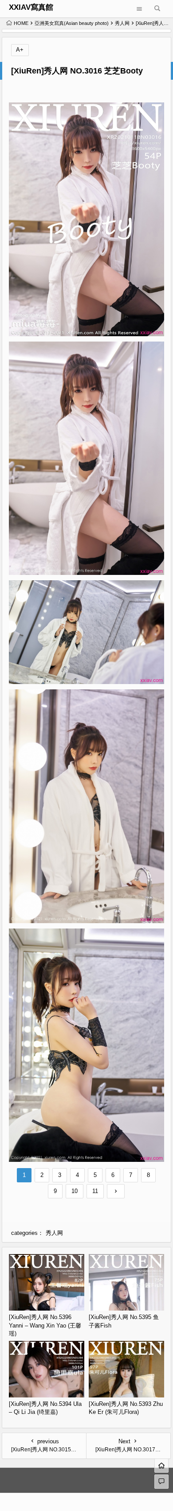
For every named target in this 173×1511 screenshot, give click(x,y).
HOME (21, 23)
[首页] (161, 1465)
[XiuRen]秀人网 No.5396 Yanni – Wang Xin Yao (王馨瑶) (45, 1325)
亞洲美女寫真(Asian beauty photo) (72, 23)
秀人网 (122, 23)
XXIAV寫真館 (31, 7)
